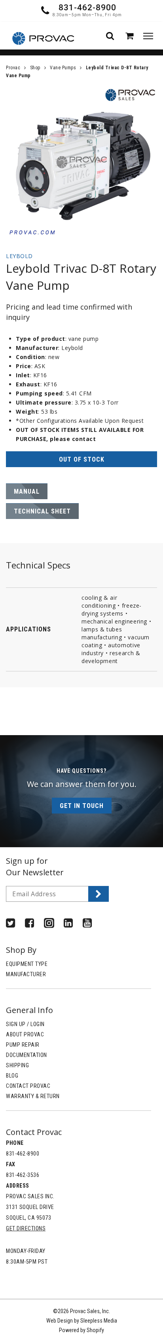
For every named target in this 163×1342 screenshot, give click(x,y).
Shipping (17, 1065)
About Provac (25, 1034)
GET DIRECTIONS (25, 1228)
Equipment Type (26, 964)
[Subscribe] (98, 894)
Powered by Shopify (81, 1330)
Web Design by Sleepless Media (81, 1320)
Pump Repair (23, 1045)
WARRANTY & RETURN (33, 1096)
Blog (12, 1075)
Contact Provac (28, 1086)
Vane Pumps (63, 67)
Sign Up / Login (25, 1024)
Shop (35, 67)
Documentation (26, 1055)
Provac (13, 67)
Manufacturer (26, 974)
